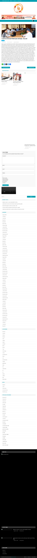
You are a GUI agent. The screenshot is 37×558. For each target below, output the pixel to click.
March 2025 (4, 244)
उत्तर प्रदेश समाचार (5, 359)
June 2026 (4, 218)
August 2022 (4, 299)
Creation (4, 333)
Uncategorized (5, 354)
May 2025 (4, 241)
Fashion (4, 402)
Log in (3, 386)
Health (4, 342)
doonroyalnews (3, 84)
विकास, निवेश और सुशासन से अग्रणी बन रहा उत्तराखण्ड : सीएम (10, 205)
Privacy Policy (5, 553)
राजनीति (4, 375)
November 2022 (5, 294)
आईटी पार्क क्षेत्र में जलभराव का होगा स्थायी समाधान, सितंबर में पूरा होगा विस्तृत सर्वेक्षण (24, 539)
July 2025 (4, 237)
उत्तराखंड (3, 40)
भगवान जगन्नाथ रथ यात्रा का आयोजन (6, 67)
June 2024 (4, 260)
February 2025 (5, 246)
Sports (4, 347)
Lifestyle (4, 409)
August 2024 (4, 257)
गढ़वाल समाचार (4, 368)
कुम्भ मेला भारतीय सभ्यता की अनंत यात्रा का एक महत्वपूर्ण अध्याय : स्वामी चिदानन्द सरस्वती (30, 145)
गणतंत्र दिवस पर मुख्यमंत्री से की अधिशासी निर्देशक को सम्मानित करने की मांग (18, 82)
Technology (4, 416)
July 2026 (4, 216)
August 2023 (4, 278)
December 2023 (5, 271)
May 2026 (4, 220)
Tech (3, 349)
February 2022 (5, 310)
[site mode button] (33, 20)
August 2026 (4, 214)
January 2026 (5, 227)
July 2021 (4, 322)
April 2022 (4, 306)
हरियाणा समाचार (4, 379)
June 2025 (4, 239)
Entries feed (4, 388)
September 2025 (5, 234)
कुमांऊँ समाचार (4, 363)
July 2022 (4, 301)
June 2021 (4, 324)
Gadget (4, 340)
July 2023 (4, 280)
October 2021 (5, 317)
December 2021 (5, 313)
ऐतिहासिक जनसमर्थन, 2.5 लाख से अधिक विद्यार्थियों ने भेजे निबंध (10, 202)
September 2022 (5, 297)
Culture (4, 335)
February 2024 (5, 267)
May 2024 (4, 262)
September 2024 (5, 255)
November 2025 (5, 230)
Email (3, 169)
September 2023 (5, 276)
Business (4, 331)
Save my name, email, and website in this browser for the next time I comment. (5, 180)
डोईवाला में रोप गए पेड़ (31, 67)
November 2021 (5, 315)
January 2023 (5, 290)
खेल (3, 432)
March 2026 (4, 223)
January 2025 (5, 248)
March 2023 (4, 287)
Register (4, 384)
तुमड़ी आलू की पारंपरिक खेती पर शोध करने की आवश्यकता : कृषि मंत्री (6, 81)
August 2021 (4, 320)
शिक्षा (3, 377)
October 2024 (5, 253)
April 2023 (4, 285)
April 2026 (4, 221)
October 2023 (5, 274)
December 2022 (5, 292)
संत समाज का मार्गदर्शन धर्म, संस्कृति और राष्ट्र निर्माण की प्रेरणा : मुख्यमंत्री (11, 207)
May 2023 (4, 283)
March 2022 (4, 308)
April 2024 (4, 264)
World (3, 356)
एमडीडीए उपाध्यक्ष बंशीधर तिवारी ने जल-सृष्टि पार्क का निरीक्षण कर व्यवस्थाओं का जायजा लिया (13, 209)
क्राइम (3, 365)
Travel (3, 352)
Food (3, 338)
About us (4, 550)
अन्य (3, 423)
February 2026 (5, 225)
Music (3, 345)
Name (3, 165)
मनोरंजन (4, 439)
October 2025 (5, 232)
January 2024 (5, 269)
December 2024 (5, 250)
